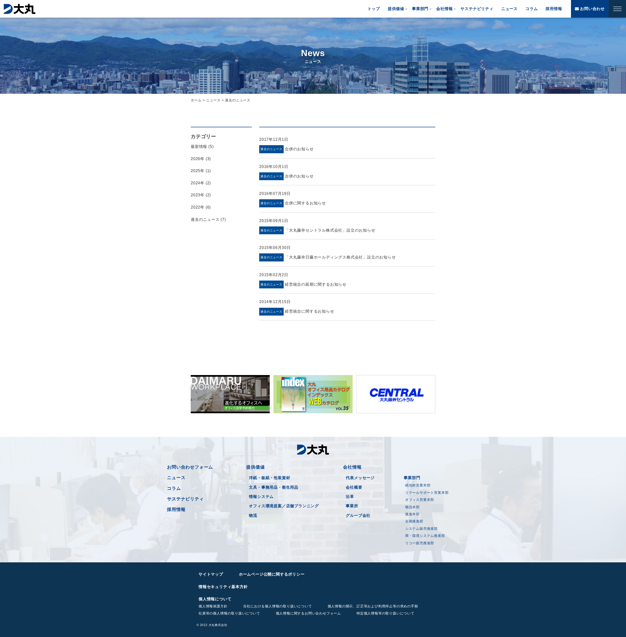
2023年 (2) (201, 195)
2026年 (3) (201, 159)
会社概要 (354, 487)
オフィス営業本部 (419, 500)
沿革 (350, 497)
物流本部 (412, 507)
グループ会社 (358, 515)
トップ (374, 9)
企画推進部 (414, 521)
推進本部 (412, 514)
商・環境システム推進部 (425, 536)
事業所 (352, 506)
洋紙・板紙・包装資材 (269, 478)
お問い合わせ (592, 9)
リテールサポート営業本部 (427, 493)
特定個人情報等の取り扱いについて (385, 613)
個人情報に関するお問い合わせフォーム (308, 613)
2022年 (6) (201, 207)
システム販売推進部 (421, 529)
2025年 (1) (201, 171)
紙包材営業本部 (418, 485)
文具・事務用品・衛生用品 (273, 487)
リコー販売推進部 (419, 543)
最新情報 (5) (202, 146)
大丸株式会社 (19, 9)
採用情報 (554, 9)
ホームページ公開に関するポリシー (272, 574)
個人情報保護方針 (213, 606)
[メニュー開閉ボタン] (617, 9)
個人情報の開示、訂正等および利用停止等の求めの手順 (373, 606)
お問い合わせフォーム (190, 467)
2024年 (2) (201, 183)
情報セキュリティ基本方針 (223, 587)
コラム (531, 9)
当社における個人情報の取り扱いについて (277, 606)
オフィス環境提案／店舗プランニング (284, 506)
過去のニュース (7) (208, 219)
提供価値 (396, 9)
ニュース (509, 9)
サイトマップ (211, 574)
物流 (253, 515)
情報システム (261, 497)
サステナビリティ (476, 9)
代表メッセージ (360, 478)
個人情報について (215, 599)
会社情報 (444, 9)
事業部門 (420, 9)
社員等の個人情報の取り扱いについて (229, 613)
